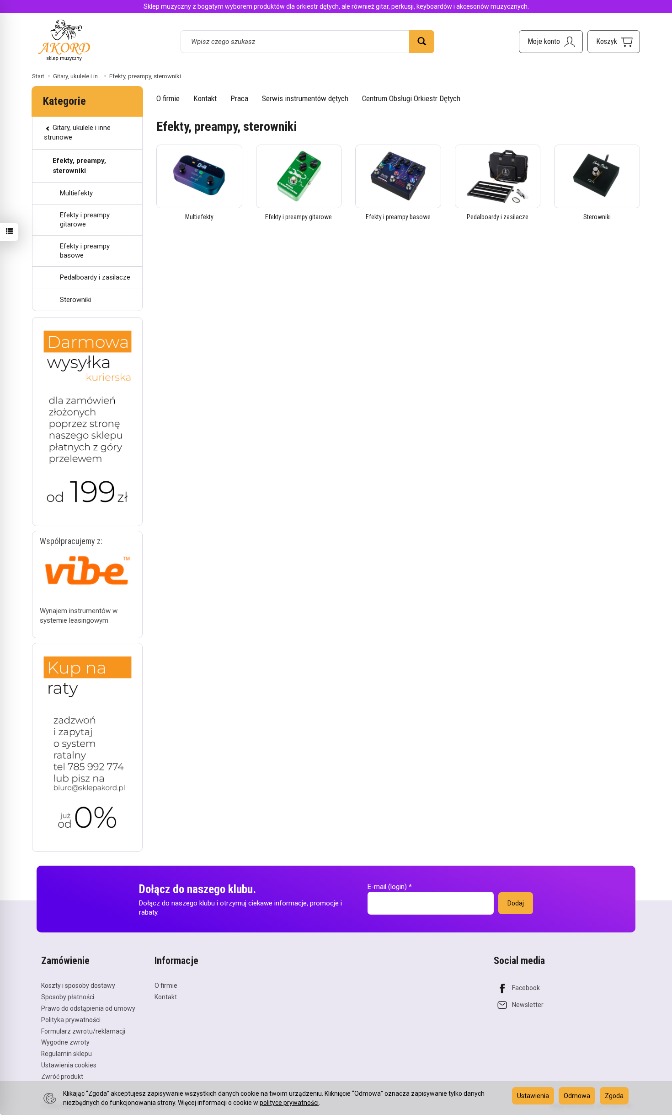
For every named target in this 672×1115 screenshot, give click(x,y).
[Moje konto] (551, 41)
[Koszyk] (613, 41)
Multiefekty (199, 217)
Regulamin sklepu (66, 1053)
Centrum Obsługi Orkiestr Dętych (411, 98)
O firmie (168, 98)
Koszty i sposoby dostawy (78, 985)
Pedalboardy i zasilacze (497, 217)
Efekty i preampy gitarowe (298, 217)
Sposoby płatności (67, 997)
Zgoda (614, 1095)
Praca (239, 98)
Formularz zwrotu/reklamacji (83, 1031)
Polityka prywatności (71, 1019)
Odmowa (577, 1095)
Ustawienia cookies (68, 1065)
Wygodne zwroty (65, 1042)
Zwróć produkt (62, 1076)
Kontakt (205, 98)
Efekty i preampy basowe (398, 217)
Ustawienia (533, 1095)
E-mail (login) (387, 887)
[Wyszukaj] (421, 41)
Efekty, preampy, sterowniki (79, 165)
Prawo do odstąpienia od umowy (88, 1008)
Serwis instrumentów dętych (305, 98)
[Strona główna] (64, 40)
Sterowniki (597, 217)
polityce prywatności (289, 1102)
